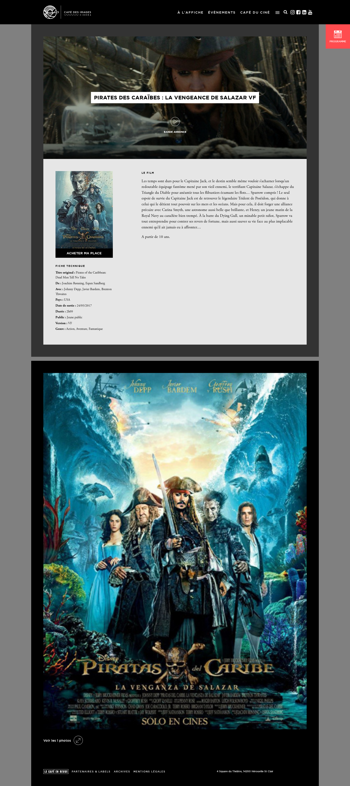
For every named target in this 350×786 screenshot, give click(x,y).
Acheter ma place (84, 253)
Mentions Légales (149, 771)
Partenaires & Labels (91, 771)
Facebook (298, 12)
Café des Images (67, 12)
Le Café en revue (55, 771)
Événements (222, 12)
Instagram (292, 12)
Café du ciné (255, 12)
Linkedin (304, 12)
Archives (122, 771)
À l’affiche (190, 12)
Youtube (310, 12)
